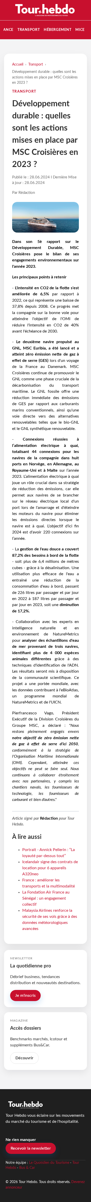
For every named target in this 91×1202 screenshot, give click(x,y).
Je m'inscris (25, 995)
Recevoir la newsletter (31, 1148)
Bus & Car (27, 1168)
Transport (28, 30)
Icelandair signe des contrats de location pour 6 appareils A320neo (50, 868)
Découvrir (24, 1058)
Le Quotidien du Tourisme (49, 1163)
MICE (79, 30)
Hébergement (57, 30)
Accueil (17, 64)
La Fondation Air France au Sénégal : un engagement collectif (46, 898)
